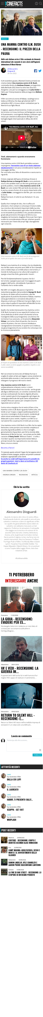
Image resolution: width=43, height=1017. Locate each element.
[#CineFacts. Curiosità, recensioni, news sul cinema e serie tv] (13, 5)
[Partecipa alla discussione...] (24, 745)
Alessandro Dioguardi (13, 70)
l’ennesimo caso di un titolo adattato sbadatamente (20, 166)
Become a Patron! (7, 448)
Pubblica (37, 755)
